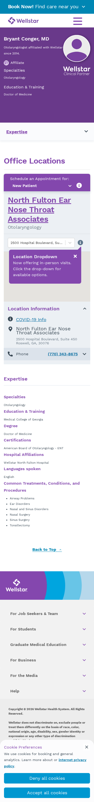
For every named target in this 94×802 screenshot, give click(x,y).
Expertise (16, 131)
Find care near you (44, 6)
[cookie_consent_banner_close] (86, 747)
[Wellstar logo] (23, 21)
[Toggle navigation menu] (83, 132)
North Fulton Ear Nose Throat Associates (39, 209)
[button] (47, 354)
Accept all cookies (47, 792)
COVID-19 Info (31, 319)
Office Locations (34, 161)
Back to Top (44, 550)
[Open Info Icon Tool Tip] (79, 186)
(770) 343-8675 (63, 354)
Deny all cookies (47, 778)
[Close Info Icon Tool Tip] (75, 256)
